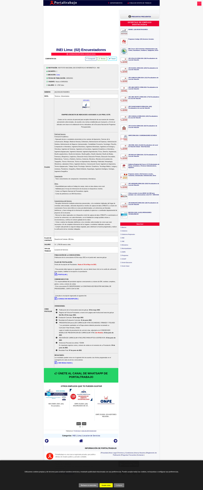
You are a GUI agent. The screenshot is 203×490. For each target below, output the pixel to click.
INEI (74, 436)
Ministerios (125, 245)
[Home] (81, 442)
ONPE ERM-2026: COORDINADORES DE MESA (142, 135)
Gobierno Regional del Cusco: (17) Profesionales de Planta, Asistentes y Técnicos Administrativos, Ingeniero (143, 166)
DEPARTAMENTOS (116, 3)
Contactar (140, 455)
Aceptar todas (106, 485)
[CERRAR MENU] (199, 4)
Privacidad (104, 453)
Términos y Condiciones (125, 453)
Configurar (119, 485)
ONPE (124, 252)
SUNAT (124, 259)
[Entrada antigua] (115, 442)
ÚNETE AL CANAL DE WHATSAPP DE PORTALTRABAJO (82, 375)
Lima (58, 75)
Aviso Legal (113, 453)
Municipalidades (126, 248)
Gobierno (124, 231)
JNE (123, 241)
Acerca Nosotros (140, 453)
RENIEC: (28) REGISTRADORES (138, 29)
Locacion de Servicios (91, 436)
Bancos (124, 227)
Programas (125, 255)
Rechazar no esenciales (88, 485)
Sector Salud (125, 266)
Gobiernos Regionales (128, 234)
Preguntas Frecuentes (128, 455)
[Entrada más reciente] (46, 442)
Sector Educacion (127, 262)
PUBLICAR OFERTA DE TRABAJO (140, 3)
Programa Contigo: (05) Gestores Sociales (141, 39)
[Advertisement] (81, 28)
